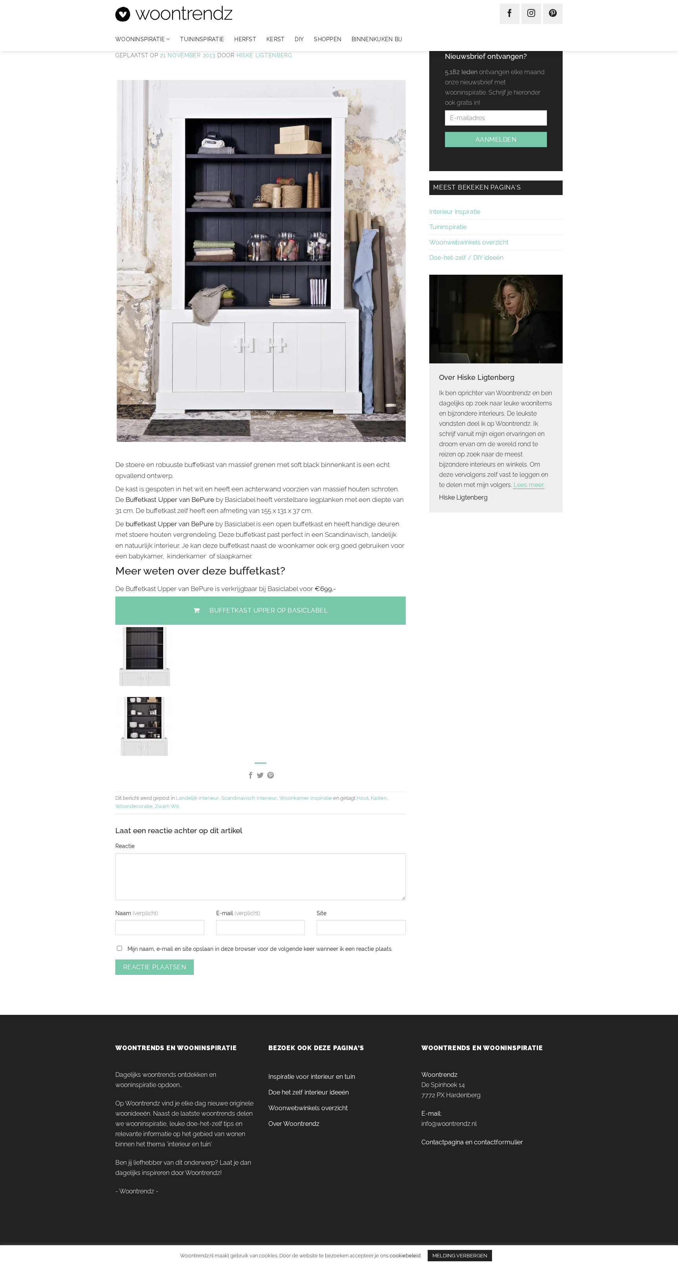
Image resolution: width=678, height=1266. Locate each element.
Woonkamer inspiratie (305, 798)
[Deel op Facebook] (250, 776)
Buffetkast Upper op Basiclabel (269, 610)
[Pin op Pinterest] (270, 776)
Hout (362, 798)
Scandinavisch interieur (249, 798)
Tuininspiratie (202, 39)
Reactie (125, 846)
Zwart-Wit (167, 806)
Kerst (275, 39)
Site (321, 913)
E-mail (225, 913)
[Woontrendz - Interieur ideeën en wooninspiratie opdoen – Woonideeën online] (197, 13)
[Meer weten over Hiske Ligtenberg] (496, 318)
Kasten (379, 798)
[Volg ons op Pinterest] (553, 14)
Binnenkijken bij (377, 39)
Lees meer (529, 485)
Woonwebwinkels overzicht (468, 242)
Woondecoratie (134, 806)
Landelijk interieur (197, 798)
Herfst (245, 39)
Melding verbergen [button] (459, 1256)
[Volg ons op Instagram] (531, 14)
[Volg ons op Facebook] (509, 14)
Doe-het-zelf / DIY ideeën (466, 257)
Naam (124, 913)
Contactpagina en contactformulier (472, 1142)
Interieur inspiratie (454, 211)
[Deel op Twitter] (260, 776)
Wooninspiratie (140, 39)
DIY (299, 39)
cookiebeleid (405, 1255)
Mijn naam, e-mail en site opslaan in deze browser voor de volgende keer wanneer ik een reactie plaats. (260, 948)
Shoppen (327, 39)
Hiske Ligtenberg (264, 55)
